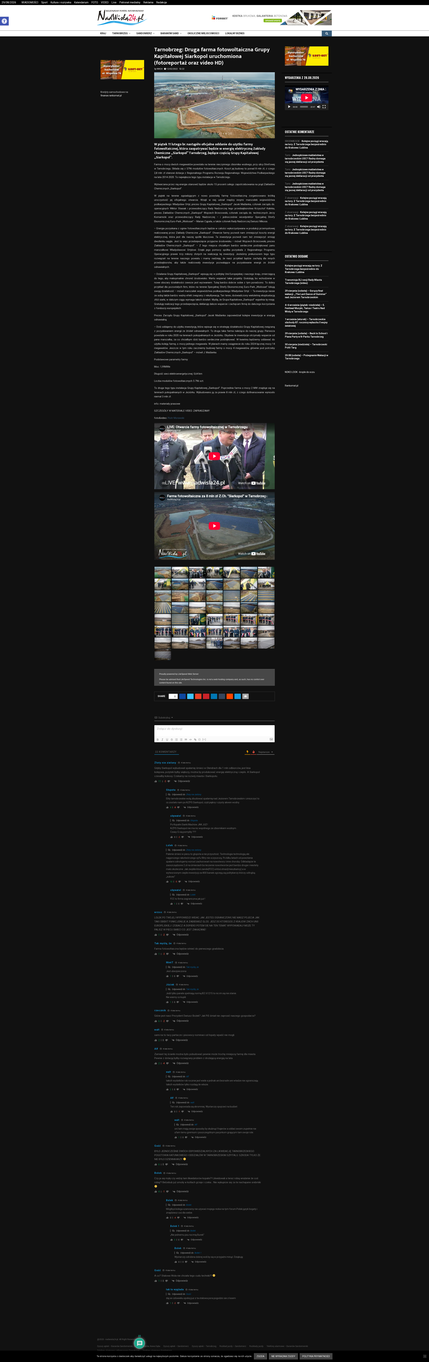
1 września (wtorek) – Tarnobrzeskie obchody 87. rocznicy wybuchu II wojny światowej (306, 322)
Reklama (148, 2)
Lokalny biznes (234, 33)
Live (113, 2)
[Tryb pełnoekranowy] (324, 106)
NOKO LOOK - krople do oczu (300, 372)
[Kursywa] (162, 740)
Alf (187, 1076)
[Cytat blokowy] (185, 740)
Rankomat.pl (291, 385)
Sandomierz (144, 33)
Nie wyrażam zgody (283, 1356)
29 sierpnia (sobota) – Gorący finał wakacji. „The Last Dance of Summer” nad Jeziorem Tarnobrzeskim (306, 294)
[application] (306, 97)
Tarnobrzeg (120, 33)
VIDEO (105, 2)
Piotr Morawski (176, 417)
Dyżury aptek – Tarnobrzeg (204, 1346)
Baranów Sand (170, 33)
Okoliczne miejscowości (203, 33)
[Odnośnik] (195, 740)
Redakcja (161, 2)
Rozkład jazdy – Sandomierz (233, 1346)
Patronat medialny (129, 2)
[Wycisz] (318, 106)
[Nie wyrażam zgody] (424, 1356)
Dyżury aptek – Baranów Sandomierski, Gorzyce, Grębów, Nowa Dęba (128, 1346)
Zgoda (260, 1356)
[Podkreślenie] (167, 740)
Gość (188, 1294)
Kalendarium (81, 2)
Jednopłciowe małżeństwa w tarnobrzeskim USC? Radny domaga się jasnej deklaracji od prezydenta (305, 158)
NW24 (159, 69)
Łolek (192, 894)
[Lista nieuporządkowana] (181, 740)
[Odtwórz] (289, 106)
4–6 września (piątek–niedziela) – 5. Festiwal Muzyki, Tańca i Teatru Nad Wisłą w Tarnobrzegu (305, 308)
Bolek (188, 1205)
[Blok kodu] (190, 740)
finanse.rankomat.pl (111, 95)
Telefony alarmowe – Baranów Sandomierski (287, 1346)
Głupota (194, 820)
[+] (204, 739)
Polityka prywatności (316, 1356)
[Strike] (171, 740)
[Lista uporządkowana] (176, 740)
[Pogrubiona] (157, 740)
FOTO (94, 2)
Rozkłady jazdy (256, 1346)
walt (192, 1102)
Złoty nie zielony (193, 794)
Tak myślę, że (192, 967)
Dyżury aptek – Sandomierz (176, 1346)
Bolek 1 (198, 1253)
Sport (44, 2)
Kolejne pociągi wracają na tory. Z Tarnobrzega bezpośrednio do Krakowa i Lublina (306, 144)
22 (183, 69)
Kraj (103, 33)
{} (199, 739)
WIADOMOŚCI (29, 2)
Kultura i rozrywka (60, 2)
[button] (4, 21)
